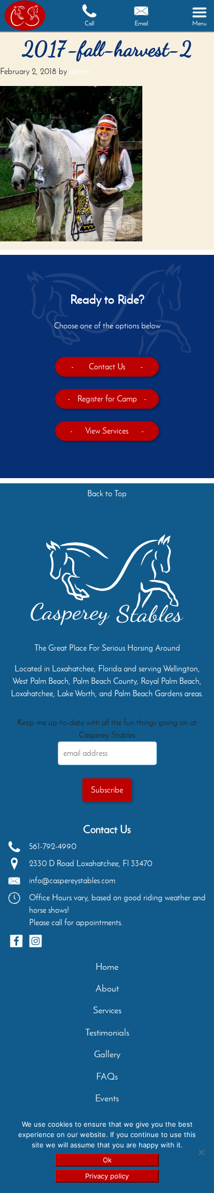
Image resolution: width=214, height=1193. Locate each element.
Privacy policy (107, 1176)
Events (107, 1098)
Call (89, 23)
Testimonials (107, 1032)
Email (141, 23)
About (107, 988)
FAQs (107, 1076)
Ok (107, 1160)
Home (107, 966)
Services (107, 1010)
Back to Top (107, 493)
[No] (201, 1152)
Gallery (107, 1054)
